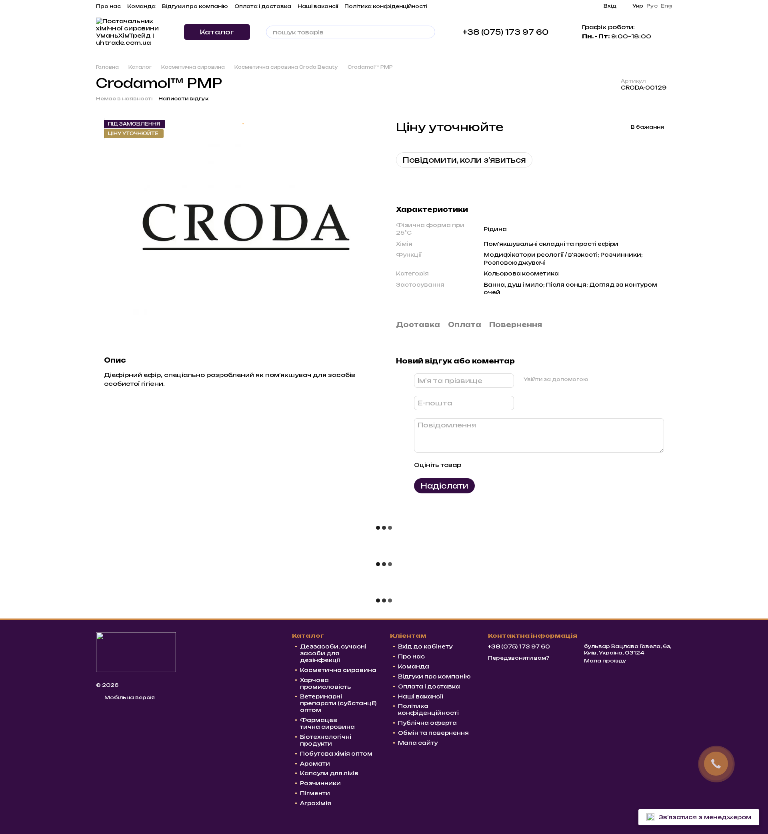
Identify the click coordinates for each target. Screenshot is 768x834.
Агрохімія (315, 803)
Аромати (315, 763)
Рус (652, 6)
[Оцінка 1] (474, 465)
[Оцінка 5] (525, 465)
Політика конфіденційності (385, 6)
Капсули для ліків (329, 773)
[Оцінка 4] (512, 465)
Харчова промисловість (325, 683)
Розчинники (320, 783)
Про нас (108, 6)
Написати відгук (183, 99)
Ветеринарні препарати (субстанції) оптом (338, 703)
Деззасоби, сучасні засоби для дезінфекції (333, 653)
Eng (666, 6)
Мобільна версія (129, 697)
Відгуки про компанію (195, 6)
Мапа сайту (418, 743)
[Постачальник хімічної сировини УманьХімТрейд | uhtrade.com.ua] (136, 651)
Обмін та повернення (433, 733)
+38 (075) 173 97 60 (505, 32)
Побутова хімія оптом (336, 753)
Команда (141, 6)
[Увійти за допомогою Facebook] (597, 379)
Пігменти (315, 793)
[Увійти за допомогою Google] (610, 379)
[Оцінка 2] (487, 465)
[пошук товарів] (428, 32)
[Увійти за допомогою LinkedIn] (623, 379)
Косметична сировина (338, 670)
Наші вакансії (318, 6)
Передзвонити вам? (519, 658)
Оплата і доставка (262, 6)
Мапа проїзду (605, 661)
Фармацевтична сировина (327, 723)
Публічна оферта (427, 723)
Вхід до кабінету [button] (425, 646)
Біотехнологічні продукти (325, 740)
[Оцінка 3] (500, 465)
